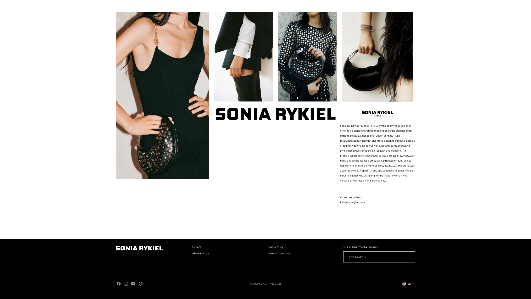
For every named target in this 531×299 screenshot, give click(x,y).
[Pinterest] (140, 283)
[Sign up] (409, 257)
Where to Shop (200, 253)
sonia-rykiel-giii (270, 284)
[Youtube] (133, 283)
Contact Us (198, 247)
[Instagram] (125, 283)
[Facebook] (118, 283)
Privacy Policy (275, 247)
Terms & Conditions (279, 253)
